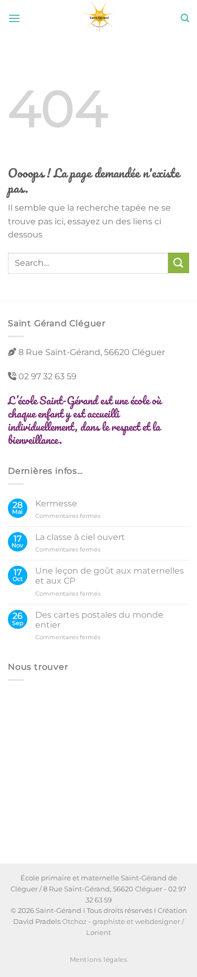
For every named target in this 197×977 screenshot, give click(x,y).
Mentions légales (99, 959)
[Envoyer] (178, 263)
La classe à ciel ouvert (80, 537)
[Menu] (14, 18)
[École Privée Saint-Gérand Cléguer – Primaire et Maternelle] (98, 18)
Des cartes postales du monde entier (99, 620)
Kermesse (56, 503)
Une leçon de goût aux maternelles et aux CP (109, 576)
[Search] (185, 18)
